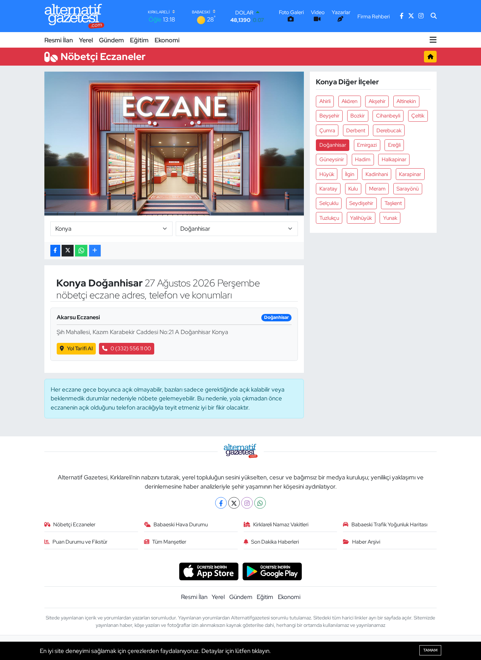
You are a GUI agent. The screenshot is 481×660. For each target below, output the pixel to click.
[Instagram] (247, 503)
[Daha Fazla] (95, 250)
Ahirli (325, 101)
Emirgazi (367, 145)
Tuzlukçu (329, 218)
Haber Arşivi (366, 541)
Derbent (355, 130)
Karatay (328, 188)
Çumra (327, 130)
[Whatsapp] (260, 503)
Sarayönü (407, 188)
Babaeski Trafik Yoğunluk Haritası (389, 524)
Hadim (362, 159)
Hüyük (326, 174)
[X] (234, 503)
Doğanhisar (332, 145)
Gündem (111, 40)
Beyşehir (329, 115)
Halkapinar (394, 159)
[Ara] (434, 16)
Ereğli (394, 145)
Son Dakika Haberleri (275, 541)
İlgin (349, 174)
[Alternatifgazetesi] (74, 16)
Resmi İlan (58, 40)
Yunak (390, 218)
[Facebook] (221, 503)
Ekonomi (167, 40)
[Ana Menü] (433, 40)
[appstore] (208, 571)
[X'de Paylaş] (68, 250)
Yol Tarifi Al (80, 348)
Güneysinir (331, 159)
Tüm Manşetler (169, 541)
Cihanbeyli (388, 115)
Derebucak (388, 130)
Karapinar (410, 174)
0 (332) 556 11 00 (131, 348)
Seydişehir (361, 203)
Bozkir (357, 115)
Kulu (353, 188)
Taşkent (393, 203)
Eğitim (139, 40)
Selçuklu (328, 203)
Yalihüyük (361, 218)
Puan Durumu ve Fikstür (79, 541)
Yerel (86, 40)
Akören (349, 101)
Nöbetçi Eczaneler (74, 524)
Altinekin (406, 101)
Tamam (430, 650)
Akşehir (377, 101)
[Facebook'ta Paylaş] (55, 250)
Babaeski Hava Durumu (181, 524)
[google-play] (272, 571)
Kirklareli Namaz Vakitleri (280, 524)
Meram (377, 188)
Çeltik (417, 115)
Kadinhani (377, 174)
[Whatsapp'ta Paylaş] (81, 250)
